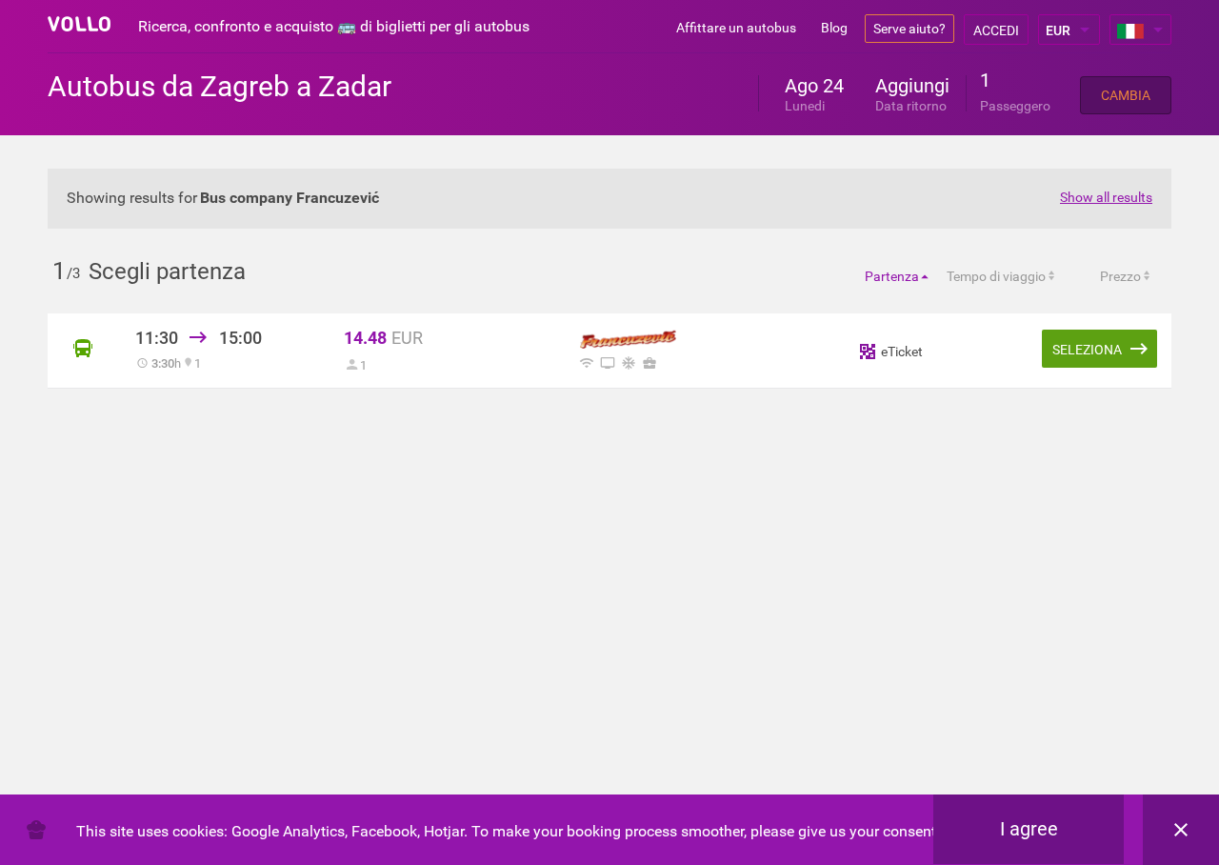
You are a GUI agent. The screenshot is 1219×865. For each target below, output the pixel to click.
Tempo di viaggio (996, 276)
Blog (834, 27)
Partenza (892, 276)
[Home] (79, 23)
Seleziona (1087, 349)
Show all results (1106, 197)
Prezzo (1120, 276)
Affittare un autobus (736, 27)
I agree (1029, 828)
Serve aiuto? (909, 28)
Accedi (996, 30)
